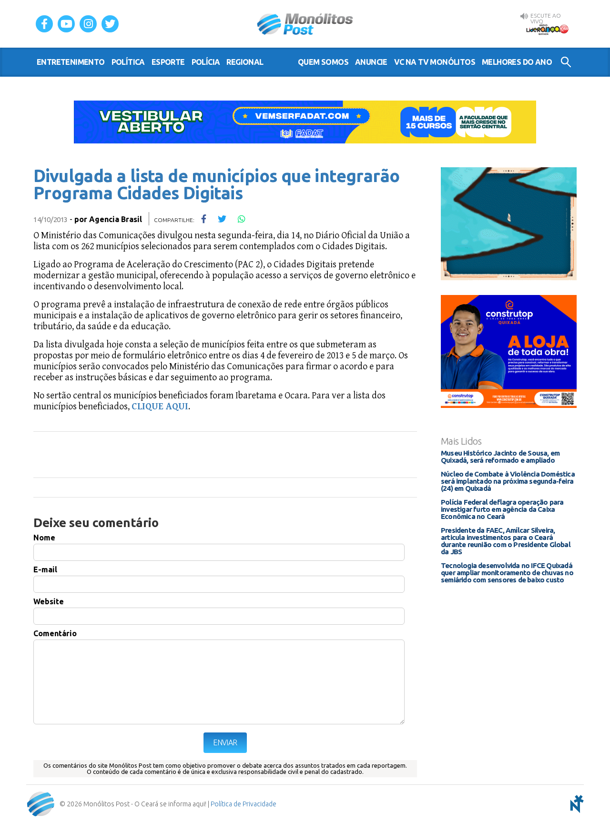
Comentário (55, 633)
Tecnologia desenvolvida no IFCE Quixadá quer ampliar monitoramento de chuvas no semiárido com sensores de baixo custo (507, 572)
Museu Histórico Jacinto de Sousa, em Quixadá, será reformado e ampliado (500, 456)
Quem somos (323, 62)
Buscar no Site (566, 62)
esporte (168, 62)
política (128, 62)
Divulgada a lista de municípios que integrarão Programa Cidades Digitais (216, 184)
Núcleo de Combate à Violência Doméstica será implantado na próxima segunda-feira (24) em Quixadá (508, 481)
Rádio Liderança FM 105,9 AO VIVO (547, 29)
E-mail (45, 569)
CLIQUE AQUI (160, 406)
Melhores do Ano (517, 62)
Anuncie (371, 62)
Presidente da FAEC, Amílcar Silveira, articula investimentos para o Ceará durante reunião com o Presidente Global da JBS (505, 541)
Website (48, 601)
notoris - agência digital (575, 804)
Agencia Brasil (115, 219)
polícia (206, 62)
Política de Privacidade (243, 804)
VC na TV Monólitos (434, 62)
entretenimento (71, 62)
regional (244, 62)
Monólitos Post (305, 24)
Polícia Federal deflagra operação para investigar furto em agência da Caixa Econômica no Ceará (502, 509)
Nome (44, 537)
